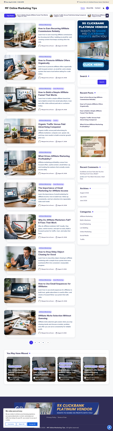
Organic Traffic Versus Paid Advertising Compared (51, 15)
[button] (48, 342)
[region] (21, 418)
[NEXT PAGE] (48, 342)
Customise (11, 424)
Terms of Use (62, 417)
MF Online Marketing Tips (21, 8)
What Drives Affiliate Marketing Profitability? (87, 15)
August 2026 (84, 193)
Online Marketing (85, 232)
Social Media (84, 235)
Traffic (55, 120)
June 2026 (83, 201)
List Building (84, 228)
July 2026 (83, 197)
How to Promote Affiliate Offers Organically (91, 105)
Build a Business (85, 220)
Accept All (32, 424)
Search (83, 76)
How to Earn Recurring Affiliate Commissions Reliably (91, 98)
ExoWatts (83, 172)
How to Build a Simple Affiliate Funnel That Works (91, 112)
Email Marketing (58, 88)
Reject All (21, 424)
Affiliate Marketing (45, 24)
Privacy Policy (51, 417)
